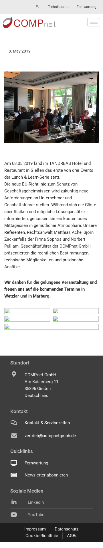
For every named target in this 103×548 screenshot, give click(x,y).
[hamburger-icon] (93, 22)
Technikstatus (58, 7)
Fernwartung (86, 7)
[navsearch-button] (37, 7)
